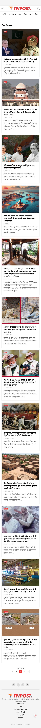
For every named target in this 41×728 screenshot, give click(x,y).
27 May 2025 (7, 64)
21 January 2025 (8, 650)
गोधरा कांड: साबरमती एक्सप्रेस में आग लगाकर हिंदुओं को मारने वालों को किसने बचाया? (20, 434)
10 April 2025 (8, 170)
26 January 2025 (8, 544)
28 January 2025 (8, 491)
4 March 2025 (8, 335)
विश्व (25, 14)
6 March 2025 (8, 279)
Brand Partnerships (20, 709)
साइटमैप (20, 718)
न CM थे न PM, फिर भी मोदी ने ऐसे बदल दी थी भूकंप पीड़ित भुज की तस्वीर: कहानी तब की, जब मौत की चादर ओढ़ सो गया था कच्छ (20, 538)
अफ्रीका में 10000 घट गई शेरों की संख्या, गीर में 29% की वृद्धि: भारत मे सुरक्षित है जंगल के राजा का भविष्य (20, 329)
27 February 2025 (9, 438)
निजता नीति (20, 715)
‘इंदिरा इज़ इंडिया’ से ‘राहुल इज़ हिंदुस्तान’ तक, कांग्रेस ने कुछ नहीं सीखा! (19, 166)
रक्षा (20, 14)
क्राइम (5, 561)
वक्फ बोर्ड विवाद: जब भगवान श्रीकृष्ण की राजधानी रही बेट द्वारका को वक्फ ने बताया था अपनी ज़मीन (19, 218)
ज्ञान (31, 14)
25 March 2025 (8, 223)
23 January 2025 (8, 594)
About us (20, 703)
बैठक (36, 14)
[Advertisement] (20, 2)
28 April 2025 (8, 117)
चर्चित (5, 82)
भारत (5, 31)
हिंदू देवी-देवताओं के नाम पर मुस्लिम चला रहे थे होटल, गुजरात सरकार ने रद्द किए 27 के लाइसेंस (20, 590)
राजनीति (3, 14)
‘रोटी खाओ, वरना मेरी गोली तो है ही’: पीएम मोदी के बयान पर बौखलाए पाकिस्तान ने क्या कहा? (20, 60)
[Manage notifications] (35, 715)
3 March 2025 (8, 387)
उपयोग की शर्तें (20, 712)
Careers (20, 706)
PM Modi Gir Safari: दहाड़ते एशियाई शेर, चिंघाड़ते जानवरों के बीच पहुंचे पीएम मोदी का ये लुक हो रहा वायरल (20, 382)
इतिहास (5, 188)
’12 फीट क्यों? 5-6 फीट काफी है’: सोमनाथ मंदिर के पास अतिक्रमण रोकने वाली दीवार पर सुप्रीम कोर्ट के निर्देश (20, 112)
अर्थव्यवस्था (12, 14)
